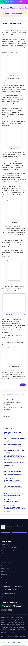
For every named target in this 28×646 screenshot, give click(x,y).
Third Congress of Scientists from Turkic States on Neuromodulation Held (14, 494)
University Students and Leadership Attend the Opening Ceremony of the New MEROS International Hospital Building (14, 457)
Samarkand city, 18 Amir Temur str (13, 586)
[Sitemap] (9, 2)
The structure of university (8, 551)
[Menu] (25, 2)
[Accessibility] (12, 1)
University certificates (6, 557)
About (2, 636)
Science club (7, 416)
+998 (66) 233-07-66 (10, 590)
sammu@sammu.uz (9, 593)
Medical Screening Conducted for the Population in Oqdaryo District (13, 500)
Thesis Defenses (5, 578)
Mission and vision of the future (9, 547)
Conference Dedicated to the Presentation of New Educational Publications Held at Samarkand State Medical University (14, 480)
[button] (21, 1)
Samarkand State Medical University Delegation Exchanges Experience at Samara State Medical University (13, 488)
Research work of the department (12, 413)
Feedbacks (22, 636)
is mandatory (16, 626)
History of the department (10, 399)
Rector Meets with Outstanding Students (14, 450)
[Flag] (1, 2)
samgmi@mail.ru (8, 597)
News (2, 565)
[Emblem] (4, 2)
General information (6, 544)
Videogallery (4, 574)
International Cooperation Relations (12, 420)
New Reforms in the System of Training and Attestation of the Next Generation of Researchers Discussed (14, 464)
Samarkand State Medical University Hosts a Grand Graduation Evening (13, 445)
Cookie (16, 636)
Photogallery (4, 571)
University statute (5, 554)
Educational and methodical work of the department (13, 408)
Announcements (5, 568)
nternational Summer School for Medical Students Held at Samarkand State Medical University (14, 432)
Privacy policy (9, 636)
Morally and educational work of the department (12, 403)
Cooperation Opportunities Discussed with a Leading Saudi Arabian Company (14, 439)
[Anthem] (6, 2)
